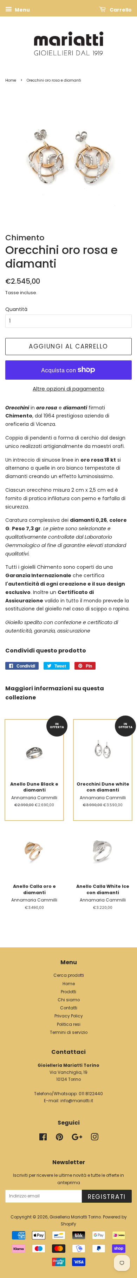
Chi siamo (69, 1000)
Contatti (68, 1008)
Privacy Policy (68, 1016)
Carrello (120, 9)
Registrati (107, 1197)
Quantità (16, 309)
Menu (22, 9)
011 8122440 (91, 1094)
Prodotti (68, 992)
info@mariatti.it (76, 1101)
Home (10, 80)
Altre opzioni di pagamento (68, 388)
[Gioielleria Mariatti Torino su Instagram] (94, 1138)
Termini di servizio (68, 1032)
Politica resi (68, 1024)
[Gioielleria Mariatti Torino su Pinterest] (59, 1138)
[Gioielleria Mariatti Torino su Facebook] (43, 1138)
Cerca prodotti (68, 975)
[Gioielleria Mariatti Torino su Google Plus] (77, 1138)
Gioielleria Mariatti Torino (75, 1217)
